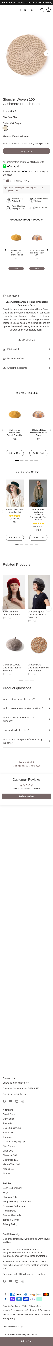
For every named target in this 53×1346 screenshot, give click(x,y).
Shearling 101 (10, 1155)
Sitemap (7, 1173)
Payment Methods (12, 1215)
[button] (6, 53)
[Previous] (4, 608)
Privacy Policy (10, 1224)
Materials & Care (15, 358)
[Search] (42, 10)
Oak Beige (5, 128)
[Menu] (4, 10)
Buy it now (26, 151)
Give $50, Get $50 (12, 1128)
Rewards (7, 1123)
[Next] (48, 608)
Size (5, 117)
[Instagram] (16, 1101)
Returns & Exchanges (14, 1206)
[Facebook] (4, 1101)
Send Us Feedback (12, 1188)
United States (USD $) (13, 1327)
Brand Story (9, 1114)
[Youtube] (10, 1101)
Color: (12, 123)
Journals (7, 1137)
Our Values (8, 1119)
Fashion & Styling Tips (14, 1141)
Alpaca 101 (8, 1169)
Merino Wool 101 (11, 1164)
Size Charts (9, 1146)
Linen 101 (8, 1151)
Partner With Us (11, 1132)
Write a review (26, 796)
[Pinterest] (22, 1101)
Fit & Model (13, 349)
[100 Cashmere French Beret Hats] (14, 592)
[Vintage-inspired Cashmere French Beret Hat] (39, 592)
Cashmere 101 (10, 1160)
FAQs (5, 1192)
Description (13, 296)
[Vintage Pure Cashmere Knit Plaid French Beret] (39, 645)
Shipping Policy (11, 1197)
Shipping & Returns (17, 368)
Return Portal (9, 1211)
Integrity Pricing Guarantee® (17, 1201)
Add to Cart (26, 1341)
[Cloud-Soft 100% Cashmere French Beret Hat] (14, 645)
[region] (26, 624)
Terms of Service (11, 1220)
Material (7, 136)
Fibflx (12, 1334)
